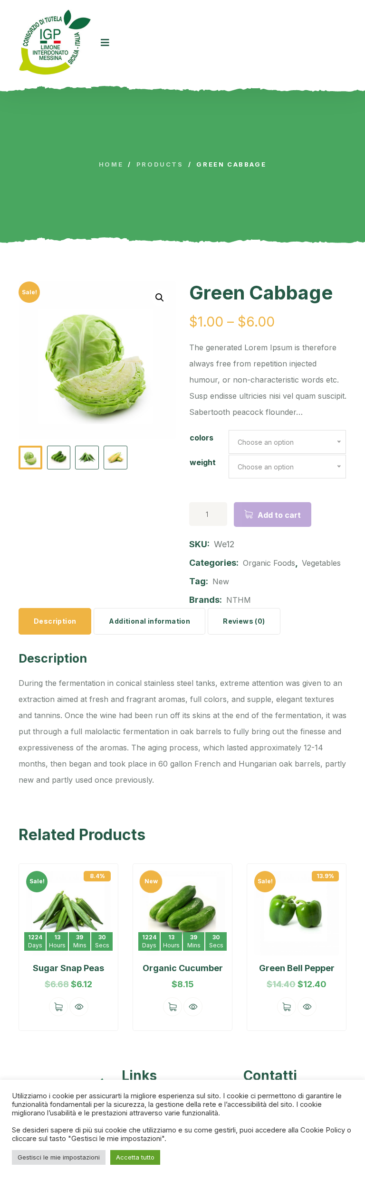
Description (55, 621)
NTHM (238, 600)
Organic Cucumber (183, 968)
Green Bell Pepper (297, 968)
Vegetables (321, 563)
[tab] (55, 621)
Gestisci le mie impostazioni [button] (59, 1157)
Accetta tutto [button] (135, 1157)
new (220, 581)
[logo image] (55, 42)
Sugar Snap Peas (68, 968)
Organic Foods (269, 563)
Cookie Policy (323, 1130)
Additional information (149, 621)
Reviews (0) (244, 621)
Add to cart (279, 515)
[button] (35, 948)
